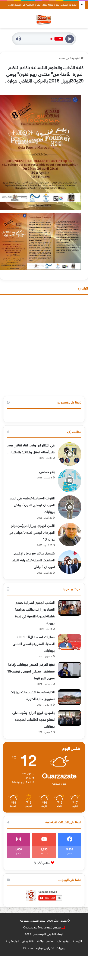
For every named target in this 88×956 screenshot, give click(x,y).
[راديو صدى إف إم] (44, 18)
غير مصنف (63, 58)
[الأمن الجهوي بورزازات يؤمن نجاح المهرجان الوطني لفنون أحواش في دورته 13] (69, 534)
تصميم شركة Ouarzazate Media (42, 928)
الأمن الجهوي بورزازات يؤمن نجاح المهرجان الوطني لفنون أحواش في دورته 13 (32, 533)
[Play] (69, 39)
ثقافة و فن (28, 941)
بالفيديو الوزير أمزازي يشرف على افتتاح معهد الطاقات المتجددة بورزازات (33, 720)
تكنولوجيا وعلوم (45, 948)
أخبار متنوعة (12, 941)
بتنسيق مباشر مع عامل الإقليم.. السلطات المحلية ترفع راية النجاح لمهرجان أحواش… (33, 560)
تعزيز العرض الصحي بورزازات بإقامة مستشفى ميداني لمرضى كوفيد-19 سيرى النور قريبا (31, 672)
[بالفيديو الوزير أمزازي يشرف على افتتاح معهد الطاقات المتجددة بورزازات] (69, 718)
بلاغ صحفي (47, 472)
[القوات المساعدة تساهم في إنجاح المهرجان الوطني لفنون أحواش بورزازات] (69, 507)
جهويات (61, 948)
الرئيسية (76, 58)
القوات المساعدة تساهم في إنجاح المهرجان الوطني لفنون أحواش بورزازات (32, 505)
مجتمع (50, 941)
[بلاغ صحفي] (69, 480)
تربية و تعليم (63, 941)
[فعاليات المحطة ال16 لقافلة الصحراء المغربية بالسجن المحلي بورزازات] (69, 642)
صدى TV (28, 948)
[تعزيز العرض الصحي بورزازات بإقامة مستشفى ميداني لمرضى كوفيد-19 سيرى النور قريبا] (69, 670)
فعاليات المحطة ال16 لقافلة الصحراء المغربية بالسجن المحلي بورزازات (34, 644)
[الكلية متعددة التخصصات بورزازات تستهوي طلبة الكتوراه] (69, 697)
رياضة (40, 941)
